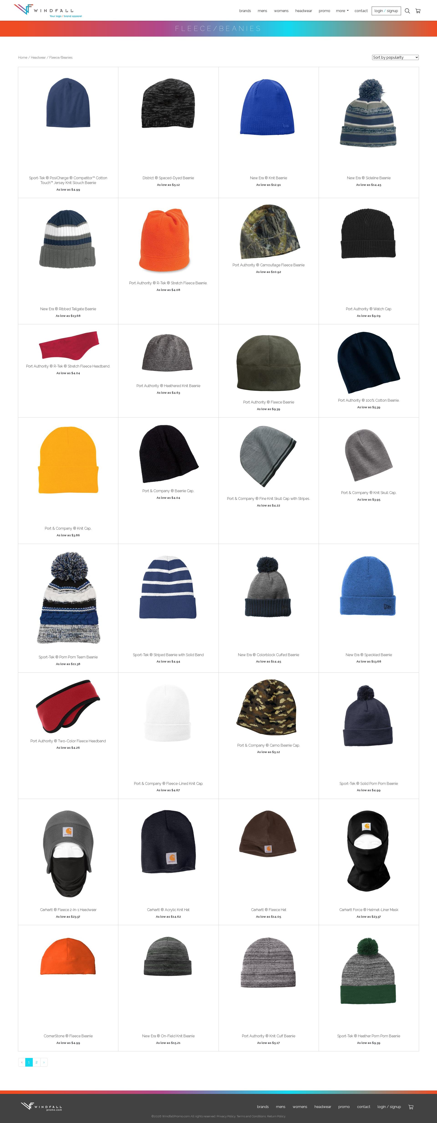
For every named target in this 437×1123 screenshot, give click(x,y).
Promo (324, 11)
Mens (262, 11)
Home (22, 57)
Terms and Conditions (251, 1116)
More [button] (341, 11)
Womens (281, 11)
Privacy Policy (226, 1116)
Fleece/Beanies (61, 57)
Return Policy (276, 1116)
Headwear (303, 11)
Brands (245, 11)
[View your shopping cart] (417, 11)
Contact (361, 11)
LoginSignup (386, 11)
